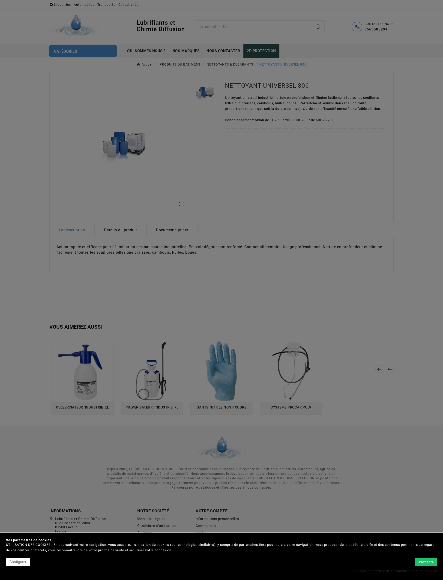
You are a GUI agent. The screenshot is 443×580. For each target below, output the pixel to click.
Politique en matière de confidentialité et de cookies (394, 571)
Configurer (17, 562)
